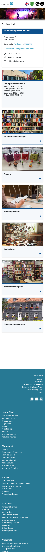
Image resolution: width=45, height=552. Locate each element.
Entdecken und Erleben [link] (10, 515)
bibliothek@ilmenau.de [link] (16, 61)
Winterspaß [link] (6, 525)
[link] (26, 4)
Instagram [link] (28, 44)
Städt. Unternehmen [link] (9, 437)
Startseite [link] (38, 375)
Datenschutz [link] (39, 382)
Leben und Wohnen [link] (8, 455)
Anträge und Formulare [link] (10, 468)
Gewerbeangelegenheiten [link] (11, 546)
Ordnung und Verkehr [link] (9, 460)
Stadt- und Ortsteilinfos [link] (10, 416)
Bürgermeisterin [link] (7, 421)
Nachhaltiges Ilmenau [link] (9, 531)
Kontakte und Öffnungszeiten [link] (12, 452)
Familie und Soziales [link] (9, 458)
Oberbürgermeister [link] (8, 418)
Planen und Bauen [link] (8, 463)
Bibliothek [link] (5, 491)
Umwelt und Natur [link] (8, 465)
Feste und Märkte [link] (8, 481)
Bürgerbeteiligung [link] (8, 429)
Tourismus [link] (7, 503)
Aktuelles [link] (5, 450)
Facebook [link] (17, 44)
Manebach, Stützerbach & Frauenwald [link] (15, 517)
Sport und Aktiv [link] (7, 489)
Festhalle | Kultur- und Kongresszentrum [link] (16, 484)
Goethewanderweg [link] (8, 520)
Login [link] (41, 392)
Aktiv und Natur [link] (7, 512)
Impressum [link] (39, 379)
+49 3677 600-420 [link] (14, 54)
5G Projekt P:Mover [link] (8, 549)
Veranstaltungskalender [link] (10, 494)
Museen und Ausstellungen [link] (11, 486)
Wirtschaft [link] (7, 540)
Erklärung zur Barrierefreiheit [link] (33, 384)
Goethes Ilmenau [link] (8, 528)
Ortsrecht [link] (5, 431)
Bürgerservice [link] (8, 446)
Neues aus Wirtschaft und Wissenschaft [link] (16, 543)
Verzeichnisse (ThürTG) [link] (35, 390)
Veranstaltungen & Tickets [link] (11, 523)
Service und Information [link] (10, 507)
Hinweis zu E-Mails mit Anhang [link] (32, 387)
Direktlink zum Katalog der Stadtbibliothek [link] (19, 49)
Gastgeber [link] (5, 510)
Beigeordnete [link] (6, 424)
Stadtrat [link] (4, 426)
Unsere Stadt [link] (8, 412)
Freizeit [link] (5, 477)
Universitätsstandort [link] (9, 434)
